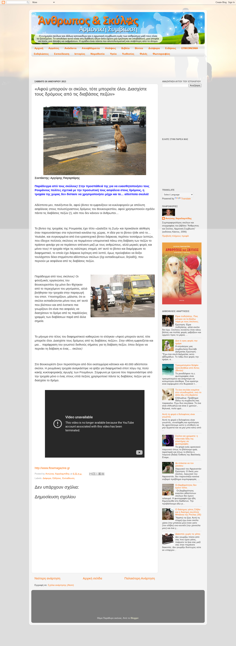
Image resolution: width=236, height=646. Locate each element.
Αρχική (39, 48)
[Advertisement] (117, 68)
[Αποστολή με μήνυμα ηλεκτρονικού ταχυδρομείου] (90, 473)
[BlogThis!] (93, 473)
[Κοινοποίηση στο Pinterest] (103, 473)
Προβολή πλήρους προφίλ (175, 236)
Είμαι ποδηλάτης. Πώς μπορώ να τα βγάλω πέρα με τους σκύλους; (187, 319)
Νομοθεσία (98, 53)
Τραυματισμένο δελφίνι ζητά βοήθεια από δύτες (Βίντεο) (187, 368)
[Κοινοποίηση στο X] (96, 473)
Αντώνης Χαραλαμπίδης (178, 218)
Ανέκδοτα (71, 48)
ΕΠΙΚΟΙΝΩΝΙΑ (189, 48)
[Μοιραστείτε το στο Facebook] (99, 473)
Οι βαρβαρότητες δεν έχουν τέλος (186, 486)
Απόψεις (110, 48)
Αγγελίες (53, 48)
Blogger (134, 618)
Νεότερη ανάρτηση (47, 578)
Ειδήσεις (170, 48)
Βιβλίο (125, 48)
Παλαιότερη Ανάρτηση (139, 578)
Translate (186, 198)
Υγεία (113, 53)
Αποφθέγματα (91, 48)
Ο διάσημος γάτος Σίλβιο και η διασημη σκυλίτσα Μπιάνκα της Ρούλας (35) (188, 512)
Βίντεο (139, 48)
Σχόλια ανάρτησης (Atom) (61, 585)
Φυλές (143, 53)
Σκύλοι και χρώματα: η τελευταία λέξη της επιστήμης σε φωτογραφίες (186, 440)
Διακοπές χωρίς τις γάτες (187, 534)
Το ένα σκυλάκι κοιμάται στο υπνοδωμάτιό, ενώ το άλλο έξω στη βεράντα (188, 392)
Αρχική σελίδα (92, 578)
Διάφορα (154, 48)
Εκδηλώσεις (41, 53)
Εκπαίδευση (61, 53)
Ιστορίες (79, 53)
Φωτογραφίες (161, 53)
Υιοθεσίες (128, 53)
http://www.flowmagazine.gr (52, 468)
